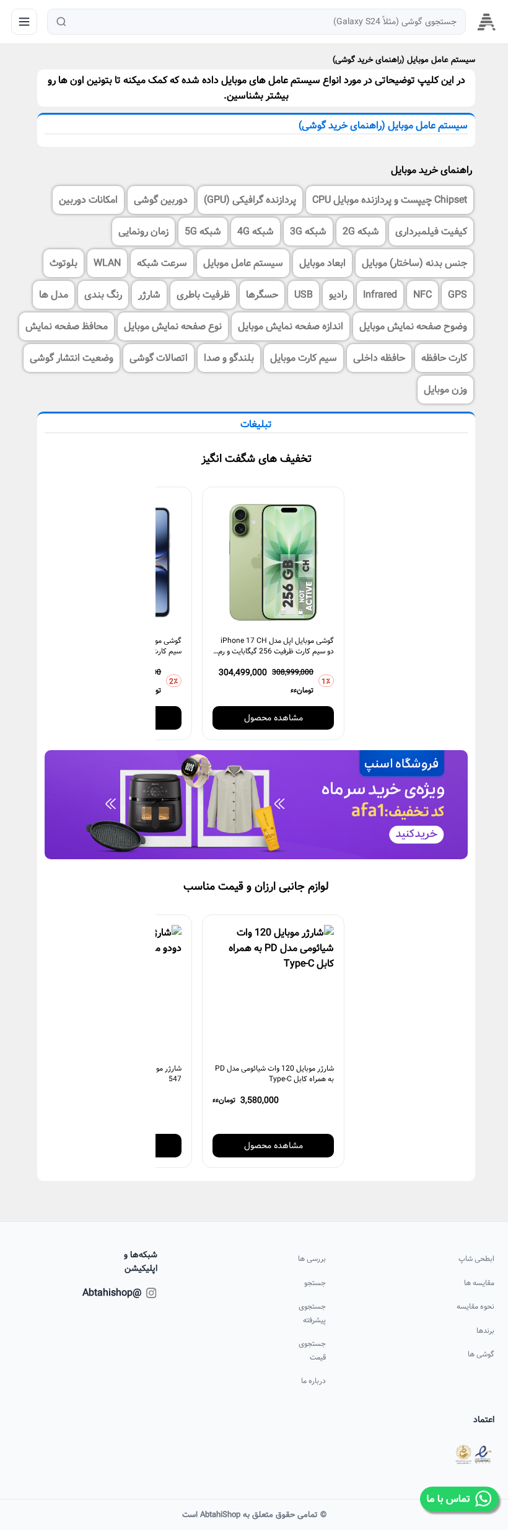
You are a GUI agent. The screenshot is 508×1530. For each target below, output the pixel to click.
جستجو (315, 1283)
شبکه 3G (308, 231)
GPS (457, 295)
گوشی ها (481, 1354)
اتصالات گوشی (158, 358)
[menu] (24, 22)
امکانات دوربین (88, 200)
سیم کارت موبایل (303, 358)
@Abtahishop (128, 1293)
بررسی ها (312, 1259)
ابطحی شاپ (476, 1259)
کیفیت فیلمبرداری (431, 231)
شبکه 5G (203, 231)
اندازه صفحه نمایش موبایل (290, 326)
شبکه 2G (361, 231)
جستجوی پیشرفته (312, 1313)
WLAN (107, 263)
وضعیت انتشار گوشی (71, 358)
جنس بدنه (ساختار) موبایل (414, 263)
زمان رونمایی (143, 231)
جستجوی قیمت (312, 1350)
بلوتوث (63, 263)
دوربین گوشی (161, 200)
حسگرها (262, 295)
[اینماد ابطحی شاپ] (473, 1454)
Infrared (380, 295)
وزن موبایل (445, 389)
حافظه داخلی (379, 358)
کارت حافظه (444, 358)
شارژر (149, 295)
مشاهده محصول (273, 718)
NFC (422, 295)
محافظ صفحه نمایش (66, 326)
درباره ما (313, 1381)
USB (303, 295)
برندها (485, 1331)
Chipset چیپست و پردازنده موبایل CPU (389, 200)
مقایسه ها (479, 1283)
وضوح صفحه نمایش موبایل (413, 326)
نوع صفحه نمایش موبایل (173, 326)
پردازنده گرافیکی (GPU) (250, 200)
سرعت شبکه (162, 263)
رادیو (338, 295)
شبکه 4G (255, 231)
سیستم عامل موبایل (243, 263)
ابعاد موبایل (322, 263)
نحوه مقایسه (475, 1306)
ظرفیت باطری (203, 295)
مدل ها (53, 295)
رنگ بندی (103, 295)
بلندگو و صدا (229, 358)
